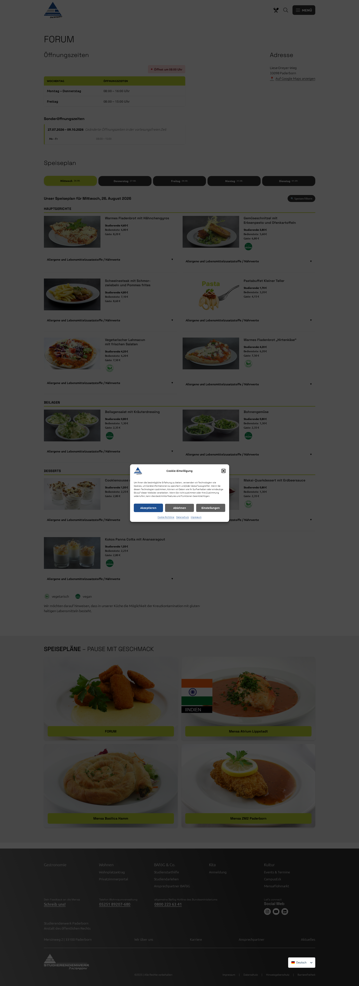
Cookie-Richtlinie (166, 516)
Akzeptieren (148, 508)
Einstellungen (210, 508)
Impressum (196, 516)
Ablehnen (179, 508)
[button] (223, 471)
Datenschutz (182, 516)
